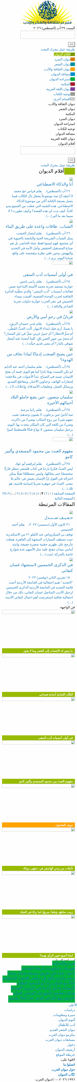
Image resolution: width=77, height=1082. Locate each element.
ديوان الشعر (62, 64)
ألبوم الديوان (66, 1020)
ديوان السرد (62, 59)
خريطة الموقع (65, 1054)
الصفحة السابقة (64, 493)
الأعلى (73, 1005)
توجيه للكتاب (61, 94)
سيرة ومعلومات (64, 1015)
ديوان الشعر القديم (62, 1030)
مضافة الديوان (60, 74)
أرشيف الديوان (65, 1049)
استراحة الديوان (59, 79)
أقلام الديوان (62, 54)
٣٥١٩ (6, 493)
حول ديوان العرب (63, 1069)
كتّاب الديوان (66, 1074)
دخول (71, 1044)
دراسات (69, 1010)
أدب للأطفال (66, 1025)
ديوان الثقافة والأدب (57, 69)
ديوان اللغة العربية (58, 89)
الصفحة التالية (64, 498)
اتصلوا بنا (69, 1064)
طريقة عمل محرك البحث (58, 49)
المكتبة (65, 84)
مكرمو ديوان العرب (62, 1034)
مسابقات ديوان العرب (60, 1039)
